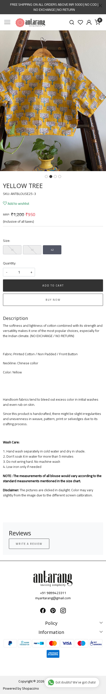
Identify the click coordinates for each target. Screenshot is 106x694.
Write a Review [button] (29, 543)
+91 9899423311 (53, 593)
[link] (72, 22)
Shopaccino (30, 688)
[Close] (100, 5)
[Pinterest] (53, 611)
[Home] (30, 22)
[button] (8, 100)
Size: (6, 240)
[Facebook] (43, 611)
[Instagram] (63, 611)
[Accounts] (89, 22)
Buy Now (53, 299)
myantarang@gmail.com (53, 598)
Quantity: (9, 263)
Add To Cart (53, 285)
